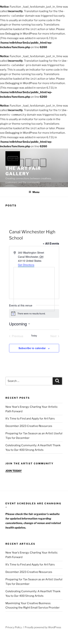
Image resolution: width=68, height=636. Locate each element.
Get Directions (26, 265)
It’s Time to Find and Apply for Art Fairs (30, 418)
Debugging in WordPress (21, 33)
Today (34, 335)
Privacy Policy (13, 627)
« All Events (51, 243)
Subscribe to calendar (32, 348)
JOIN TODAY (13, 470)
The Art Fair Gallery (23, 171)
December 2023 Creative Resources (28, 426)
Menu (35, 192)
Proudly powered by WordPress (43, 627)
